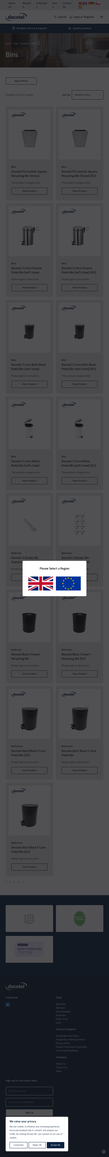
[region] (37, 1134)
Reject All (37, 1145)
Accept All (55, 1145)
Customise (19, 1145)
